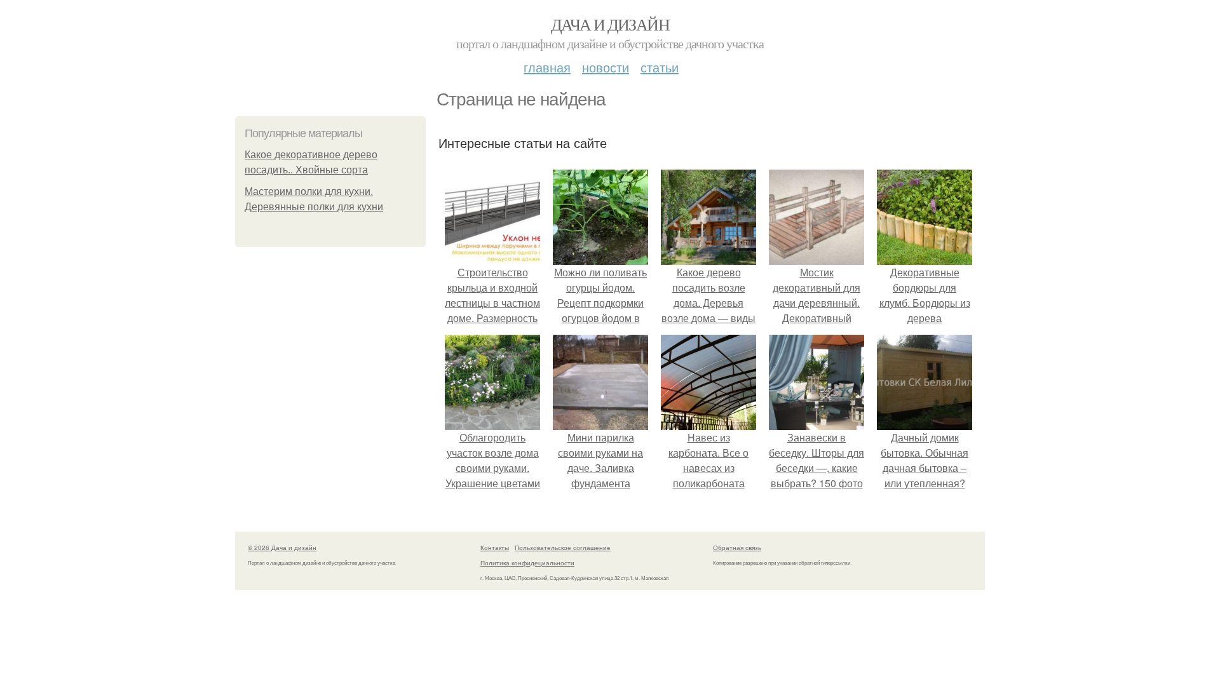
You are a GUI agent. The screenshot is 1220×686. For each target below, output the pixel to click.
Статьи (659, 67)
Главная (547, 67)
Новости (605, 67)
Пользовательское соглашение (563, 547)
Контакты (494, 547)
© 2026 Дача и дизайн (282, 547)
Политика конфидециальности (527, 562)
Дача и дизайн (610, 24)
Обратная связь (737, 547)
